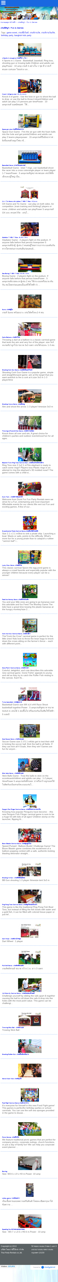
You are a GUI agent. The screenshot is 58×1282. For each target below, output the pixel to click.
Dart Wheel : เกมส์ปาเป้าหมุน (11, 939)
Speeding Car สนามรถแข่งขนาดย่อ (13, 1229)
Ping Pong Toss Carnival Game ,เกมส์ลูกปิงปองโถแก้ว (19, 905)
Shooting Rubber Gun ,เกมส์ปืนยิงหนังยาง (15, 1054)
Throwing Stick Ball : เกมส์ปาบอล (13, 1028)
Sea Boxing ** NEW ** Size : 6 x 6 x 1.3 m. (15, 274)
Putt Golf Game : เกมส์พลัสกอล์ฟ (13, 966)
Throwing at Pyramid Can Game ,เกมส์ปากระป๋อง (18, 431)
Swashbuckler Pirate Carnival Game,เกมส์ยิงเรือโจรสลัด (20, 531)
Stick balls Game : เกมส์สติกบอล (13, 773)
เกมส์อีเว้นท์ (23, 32)
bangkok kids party (22, 35)
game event (12, 32)
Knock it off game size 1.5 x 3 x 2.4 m (14, 94)
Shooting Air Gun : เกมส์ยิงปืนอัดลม (13, 878)
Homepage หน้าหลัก (8, 22)
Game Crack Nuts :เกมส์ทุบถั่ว (12, 1079)
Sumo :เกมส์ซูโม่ (7, 310)
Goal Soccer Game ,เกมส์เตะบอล (13, 739)
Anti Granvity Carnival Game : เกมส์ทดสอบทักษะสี (18, 993)
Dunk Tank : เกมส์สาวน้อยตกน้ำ (12, 497)
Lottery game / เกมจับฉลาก (11, 1198)
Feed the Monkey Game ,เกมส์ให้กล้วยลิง (15, 600)
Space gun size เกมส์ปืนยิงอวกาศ (13, 129)
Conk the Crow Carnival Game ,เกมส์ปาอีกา (16, 634)
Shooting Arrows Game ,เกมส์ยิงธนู (13, 404)
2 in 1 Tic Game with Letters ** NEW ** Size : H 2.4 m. (20, 201)
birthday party (7, 35)
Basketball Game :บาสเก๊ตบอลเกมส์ (13, 165)
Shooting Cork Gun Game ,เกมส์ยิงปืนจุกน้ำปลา (17, 370)
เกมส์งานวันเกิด (48, 32)
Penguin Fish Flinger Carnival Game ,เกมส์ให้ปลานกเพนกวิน (21, 809)
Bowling (4, 1171)
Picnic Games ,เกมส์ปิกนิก (10, 1137)
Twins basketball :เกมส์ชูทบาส (12, 702)
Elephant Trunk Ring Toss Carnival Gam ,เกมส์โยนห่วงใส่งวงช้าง (23, 463)
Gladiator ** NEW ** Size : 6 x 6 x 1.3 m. (15, 237)
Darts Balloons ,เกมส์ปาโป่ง (11, 337)
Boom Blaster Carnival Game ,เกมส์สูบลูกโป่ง (16, 844)
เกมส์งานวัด (35, 32)
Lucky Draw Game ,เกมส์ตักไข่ (12, 565)
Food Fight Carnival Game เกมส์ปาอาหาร (15, 1103)
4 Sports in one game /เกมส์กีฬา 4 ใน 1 (14, 58)
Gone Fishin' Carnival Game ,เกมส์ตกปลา (15, 668)
